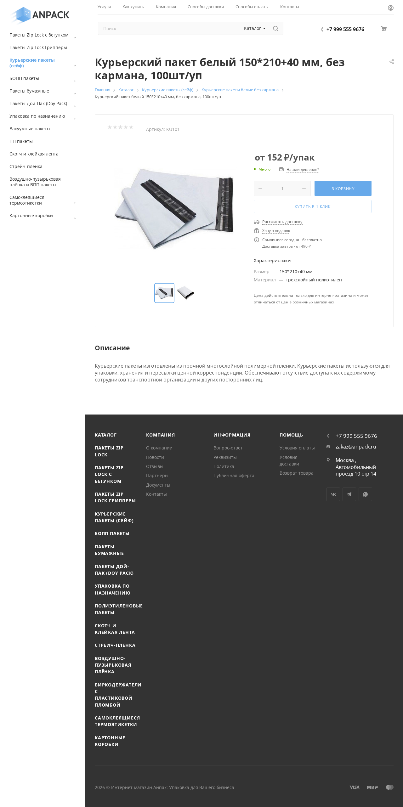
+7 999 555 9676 (345, 29)
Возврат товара (297, 473)
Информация (232, 435)
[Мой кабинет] (391, 8)
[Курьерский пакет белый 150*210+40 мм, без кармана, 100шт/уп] (176, 208)
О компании (159, 448)
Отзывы (154, 466)
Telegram (349, 494)
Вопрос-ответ (228, 448)
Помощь (291, 435)
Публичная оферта (233, 475)
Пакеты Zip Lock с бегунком (109, 474)
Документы (158, 485)
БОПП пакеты (112, 533)
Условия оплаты (297, 448)
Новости (155, 457)
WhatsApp (365, 494)
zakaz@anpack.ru (356, 446)
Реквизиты (225, 457)
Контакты (156, 494)
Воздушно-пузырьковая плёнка (113, 665)
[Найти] (275, 28)
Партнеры (157, 475)
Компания (160, 435)
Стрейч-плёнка (115, 645)
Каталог (106, 435)
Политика (223, 466)
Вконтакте (333, 494)
